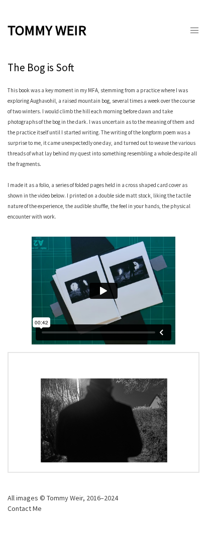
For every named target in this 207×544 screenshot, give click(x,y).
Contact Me (25, 508)
